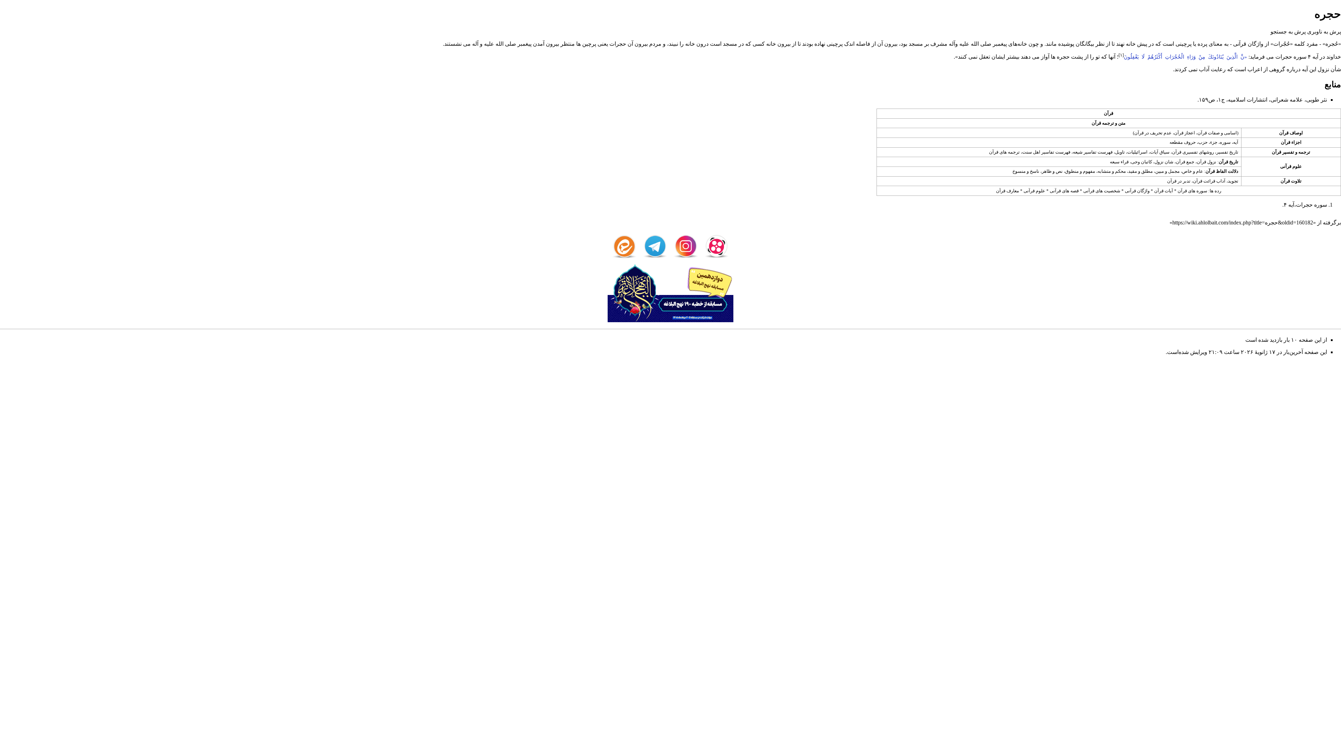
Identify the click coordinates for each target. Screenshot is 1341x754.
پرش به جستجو (1288, 32)
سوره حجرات (1290, 57)
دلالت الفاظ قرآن (1222, 171)
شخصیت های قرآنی (1101, 190)
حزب (1203, 142)
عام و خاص (1192, 171)
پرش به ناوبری (1324, 32)
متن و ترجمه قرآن (1109, 123)
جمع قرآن (1185, 161)
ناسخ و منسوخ (1025, 171)
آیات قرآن (1163, 190)
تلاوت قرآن (1291, 181)
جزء (1213, 142)
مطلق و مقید (1140, 171)
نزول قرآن (1206, 161)
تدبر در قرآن (1178, 181)
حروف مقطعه (1183, 142)
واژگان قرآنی (1137, 190)
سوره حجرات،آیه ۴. (1304, 205)
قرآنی (1239, 44)
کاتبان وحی (1141, 161)
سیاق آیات (1160, 152)
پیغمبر (1000, 44)
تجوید (1233, 181)
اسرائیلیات (1137, 152)
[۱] (1121, 55)
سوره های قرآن (1192, 190)
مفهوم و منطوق (1080, 171)
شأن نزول (1329, 69)
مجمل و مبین (1167, 171)
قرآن (1108, 113)
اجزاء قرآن (1291, 142)
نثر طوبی (1316, 100)
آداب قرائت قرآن (1209, 181)
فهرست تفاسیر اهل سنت (1046, 152)
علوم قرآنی (1291, 166)
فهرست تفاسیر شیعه (1093, 152)
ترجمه (1304, 152)
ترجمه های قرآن (1004, 152)
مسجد (916, 44)
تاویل (1120, 152)
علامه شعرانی (1286, 100)
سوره (1225, 142)
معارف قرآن (1007, 190)
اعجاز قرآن (1184, 132)
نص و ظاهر (1052, 171)
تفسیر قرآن (1283, 152)
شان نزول (1164, 161)
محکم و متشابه (1112, 171)
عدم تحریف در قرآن (1153, 132)
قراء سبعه (1119, 161)
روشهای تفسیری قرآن (1193, 152)
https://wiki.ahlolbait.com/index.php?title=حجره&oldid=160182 (1242, 223)
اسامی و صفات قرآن (1217, 132)
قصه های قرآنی (1064, 190)
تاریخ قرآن (1228, 161)
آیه (1235, 142)
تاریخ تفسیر (1227, 152)
